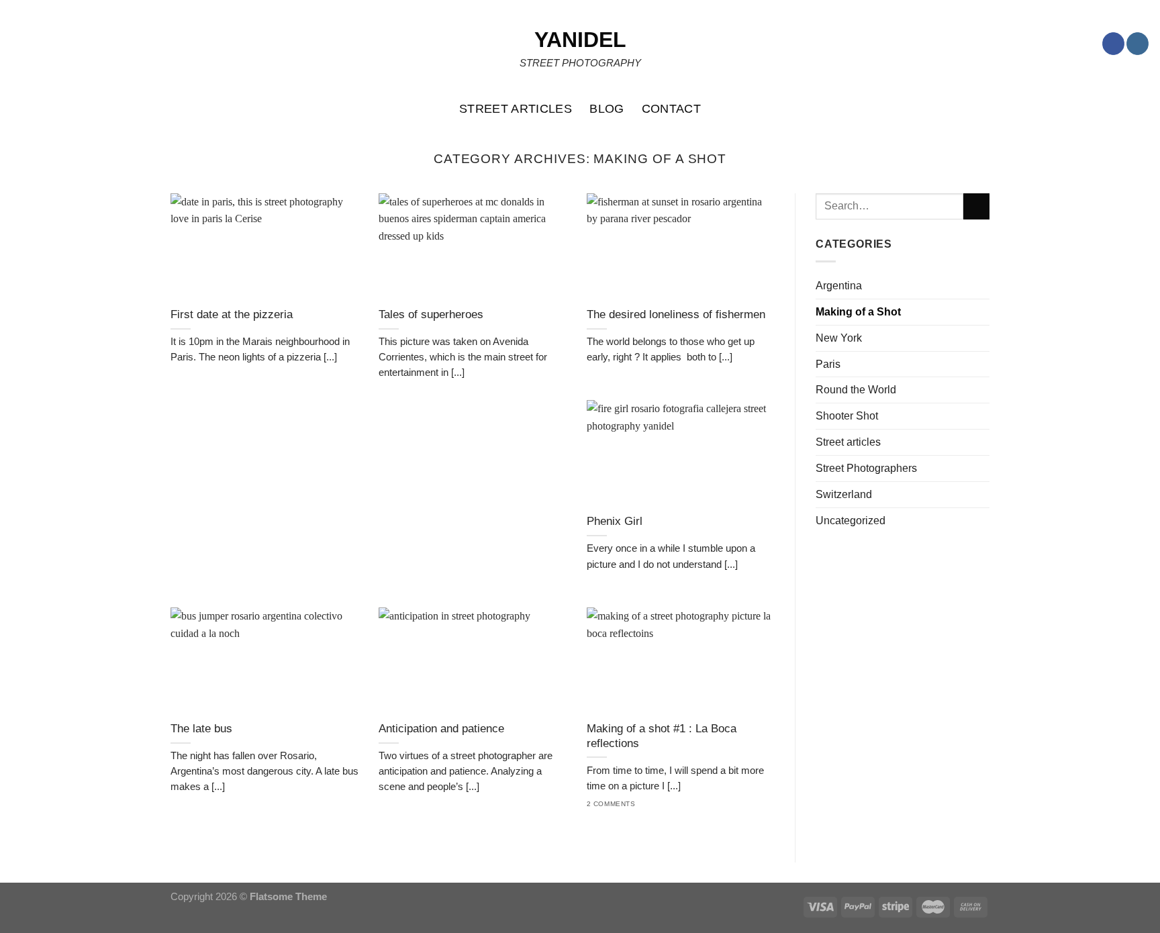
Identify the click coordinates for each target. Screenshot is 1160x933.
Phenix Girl (614, 521)
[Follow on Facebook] (1113, 43)
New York (839, 338)
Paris (828, 364)
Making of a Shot (858, 311)
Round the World (856, 389)
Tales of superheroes (431, 314)
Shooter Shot (847, 415)
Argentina (839, 285)
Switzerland (844, 494)
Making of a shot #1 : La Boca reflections (661, 736)
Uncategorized (850, 520)
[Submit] (976, 206)
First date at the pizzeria (232, 314)
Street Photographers (866, 468)
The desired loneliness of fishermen (676, 314)
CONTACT (672, 108)
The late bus (201, 728)
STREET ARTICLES (515, 108)
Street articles (848, 442)
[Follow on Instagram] (1137, 43)
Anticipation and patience (441, 728)
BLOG (606, 108)
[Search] (1143, 108)
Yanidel (580, 39)
